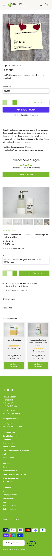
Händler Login (8, 481)
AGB (5, 454)
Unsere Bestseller (10, 319)
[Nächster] (46, 202)
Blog (4, 491)
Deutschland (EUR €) (11, 519)
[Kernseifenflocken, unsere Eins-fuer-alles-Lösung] (38, 330)
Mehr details (8, 308)
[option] (26, 37)
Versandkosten (18, 75)
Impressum (7, 439)
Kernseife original (14, 340)
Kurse (5, 467)
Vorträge (6, 463)
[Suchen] (41, 4)
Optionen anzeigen (14, 365)
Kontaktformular (9, 432)
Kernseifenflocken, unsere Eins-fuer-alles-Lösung (38, 342)
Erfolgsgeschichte (10, 495)
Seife (14, 231)
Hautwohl (6, 231)
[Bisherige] (6, 202)
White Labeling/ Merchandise (14, 474)
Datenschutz (8, 443)
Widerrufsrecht (9, 447)
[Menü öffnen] (4, 5)
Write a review (26, 174)
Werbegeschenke (10, 471)
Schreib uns (20, 150)
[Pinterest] (12, 389)
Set (4, 255)
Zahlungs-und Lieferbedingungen (16, 450)
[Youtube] (8, 389)
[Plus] (14, 102)
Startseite (6, 502)
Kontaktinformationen (11, 436)
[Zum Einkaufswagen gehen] (46, 4)
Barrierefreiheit (9, 457)
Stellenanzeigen (9, 509)
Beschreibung (9, 299)
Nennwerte (7, 86)
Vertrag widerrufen (13, 543)
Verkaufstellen (8, 498)
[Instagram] (4, 389)
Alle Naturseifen (9, 505)
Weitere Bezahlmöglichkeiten (26, 115)
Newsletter (7, 487)
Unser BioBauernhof (11, 478)
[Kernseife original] (14, 330)
